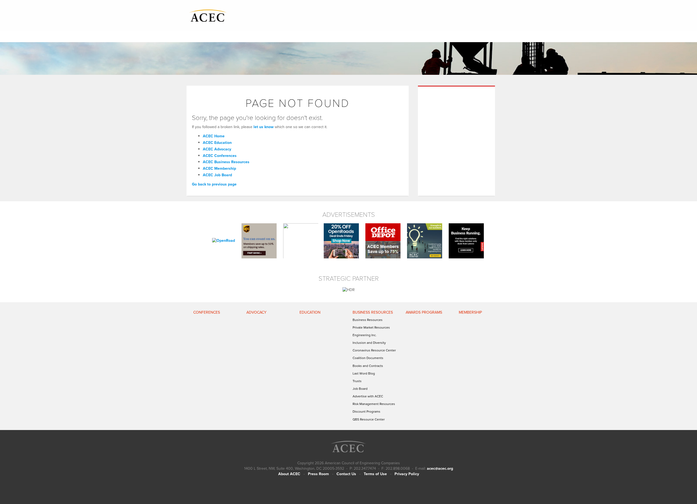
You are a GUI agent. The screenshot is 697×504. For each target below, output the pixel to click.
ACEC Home (214, 136)
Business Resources (368, 319)
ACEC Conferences (220, 156)
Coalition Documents (368, 357)
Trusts (357, 381)
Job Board (360, 388)
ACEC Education (217, 143)
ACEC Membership (219, 168)
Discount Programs (366, 411)
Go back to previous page (214, 184)
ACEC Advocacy (217, 149)
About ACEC (289, 474)
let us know (263, 127)
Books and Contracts (368, 365)
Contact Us (346, 474)
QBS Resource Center (369, 419)
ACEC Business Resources (226, 162)
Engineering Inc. (365, 335)
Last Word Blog (364, 373)
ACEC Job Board (217, 175)
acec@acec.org (440, 468)
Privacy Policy (407, 474)
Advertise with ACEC (368, 396)
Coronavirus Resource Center (374, 350)
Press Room (318, 474)
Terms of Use (375, 474)
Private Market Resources (371, 327)
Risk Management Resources (374, 403)
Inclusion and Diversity (369, 342)
